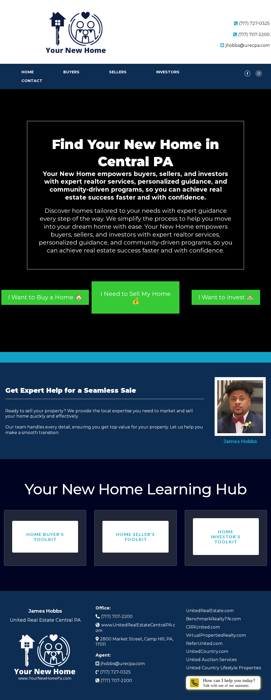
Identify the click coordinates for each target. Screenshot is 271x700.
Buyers (71, 72)
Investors (167, 72)
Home (27, 72)
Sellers (118, 72)
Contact (31, 80)
